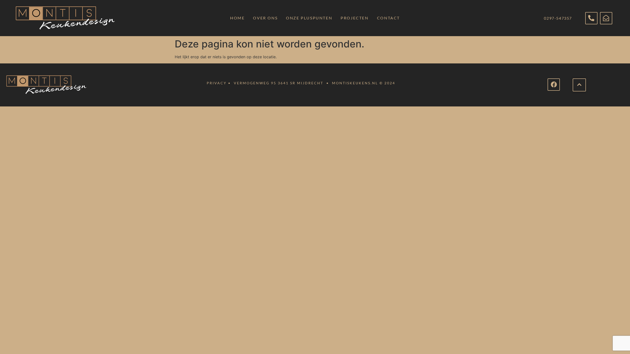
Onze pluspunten (309, 17)
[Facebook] (554, 84)
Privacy (217, 83)
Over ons (265, 17)
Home (237, 17)
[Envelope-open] (606, 18)
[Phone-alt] (591, 18)
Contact (388, 17)
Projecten (354, 17)
